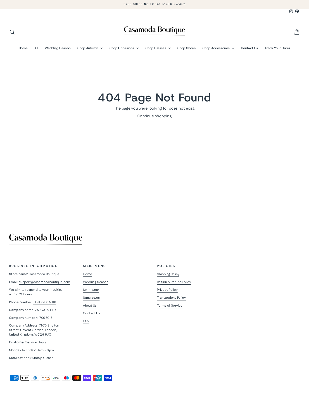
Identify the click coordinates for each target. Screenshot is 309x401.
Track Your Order (277, 48)
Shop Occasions (122, 48)
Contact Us (249, 48)
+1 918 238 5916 (44, 302)
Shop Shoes (186, 48)
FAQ (86, 321)
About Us (89, 305)
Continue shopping (154, 116)
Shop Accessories (216, 48)
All (36, 48)
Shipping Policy (168, 274)
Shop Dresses (156, 48)
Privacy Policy (167, 290)
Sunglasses (91, 297)
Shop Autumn (88, 48)
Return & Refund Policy (174, 282)
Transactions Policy (171, 297)
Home (23, 48)
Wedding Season (58, 48)
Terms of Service (170, 305)
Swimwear (91, 290)
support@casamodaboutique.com (44, 282)
